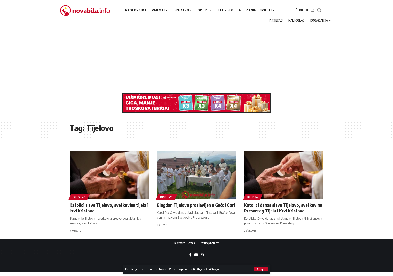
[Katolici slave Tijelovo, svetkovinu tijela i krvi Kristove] (109, 175)
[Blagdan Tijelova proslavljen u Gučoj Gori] (196, 175)
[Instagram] (306, 10)
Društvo (79, 197)
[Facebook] (296, 10)
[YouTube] (301, 10)
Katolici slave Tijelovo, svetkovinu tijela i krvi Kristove (109, 208)
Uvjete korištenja (208, 269)
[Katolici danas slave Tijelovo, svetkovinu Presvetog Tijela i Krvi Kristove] (283, 175)
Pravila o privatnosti (182, 269)
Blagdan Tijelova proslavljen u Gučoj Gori (196, 205)
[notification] (313, 10)
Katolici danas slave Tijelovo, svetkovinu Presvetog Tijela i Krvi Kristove (283, 208)
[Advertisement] (194, 58)
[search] (319, 10)
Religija (252, 197)
